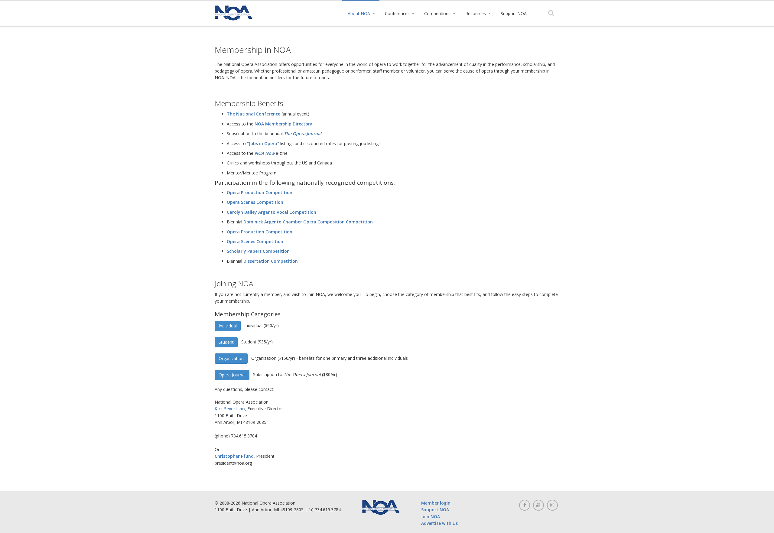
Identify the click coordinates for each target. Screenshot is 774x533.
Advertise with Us (439, 523)
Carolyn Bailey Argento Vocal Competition (271, 212)
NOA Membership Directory (283, 124)
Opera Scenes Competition (255, 202)
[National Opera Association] (233, 13)
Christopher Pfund (234, 456)
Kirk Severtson (230, 408)
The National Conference (253, 114)
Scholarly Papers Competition (258, 251)
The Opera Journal (302, 133)
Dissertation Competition (270, 261)
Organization (231, 358)
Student (226, 342)
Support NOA (435, 509)
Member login (435, 503)
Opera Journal (232, 375)
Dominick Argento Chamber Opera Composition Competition (308, 222)
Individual (228, 326)
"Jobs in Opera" (263, 143)
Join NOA (430, 516)
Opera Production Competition (259, 192)
